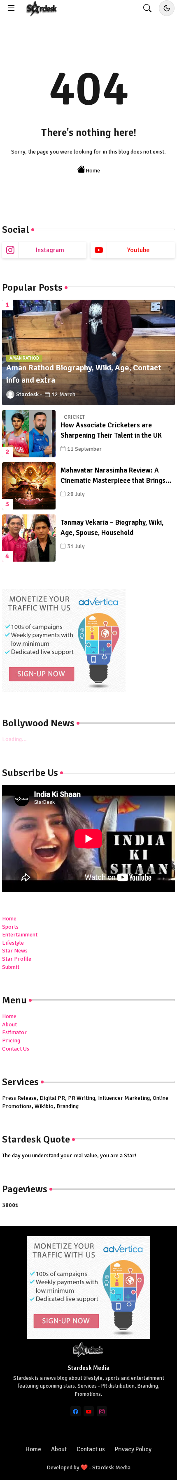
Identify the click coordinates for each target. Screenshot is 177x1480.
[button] (147, 8)
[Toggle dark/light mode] (167, 8)
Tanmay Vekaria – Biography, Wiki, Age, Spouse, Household (112, 527)
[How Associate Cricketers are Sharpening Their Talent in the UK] (29, 433)
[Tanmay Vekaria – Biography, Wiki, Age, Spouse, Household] (29, 538)
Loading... (14, 739)
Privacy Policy (133, 1449)
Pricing (11, 1040)
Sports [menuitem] (10, 926)
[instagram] (102, 1411)
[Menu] (11, 8)
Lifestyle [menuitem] (13, 942)
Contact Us (15, 1048)
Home (93, 170)
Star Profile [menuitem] (16, 958)
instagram (50, 250)
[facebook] (75, 1411)
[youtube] (89, 1411)
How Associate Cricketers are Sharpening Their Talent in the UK (111, 430)
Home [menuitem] (9, 918)
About (9, 1024)
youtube (138, 250)
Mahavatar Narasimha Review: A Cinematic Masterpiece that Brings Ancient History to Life (113, 476)
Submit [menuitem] (10, 967)
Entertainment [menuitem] (19, 934)
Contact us (91, 1449)
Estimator (14, 1032)
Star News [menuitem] (15, 950)
